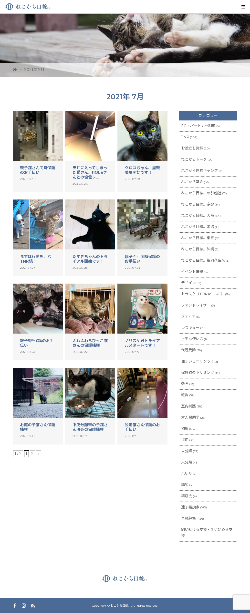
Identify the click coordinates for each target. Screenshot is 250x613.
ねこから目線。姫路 (197, 226)
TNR (185, 137)
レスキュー (190, 327)
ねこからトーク (194, 159)
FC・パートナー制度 (198, 125)
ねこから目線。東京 (197, 238)
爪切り (186, 473)
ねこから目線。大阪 (197, 215)
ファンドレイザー (195, 305)
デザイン (188, 282)
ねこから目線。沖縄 (197, 249)
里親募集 (188, 518)
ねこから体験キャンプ (199, 170)
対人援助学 (190, 417)
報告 (184, 395)
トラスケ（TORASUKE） (202, 294)
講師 (184, 484)
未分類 (186, 451)
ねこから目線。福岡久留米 (203, 260)
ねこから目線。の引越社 (201, 193)
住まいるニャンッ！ (197, 361)
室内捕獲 (188, 406)
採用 (184, 439)
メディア (188, 316)
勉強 (184, 383)
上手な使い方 (192, 338)
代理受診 (188, 350)
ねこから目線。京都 (197, 204)
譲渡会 (186, 496)
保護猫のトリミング (197, 372)
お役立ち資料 (192, 148)
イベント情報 (192, 271)
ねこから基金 (192, 181)
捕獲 (184, 428)
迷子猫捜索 (190, 507)
